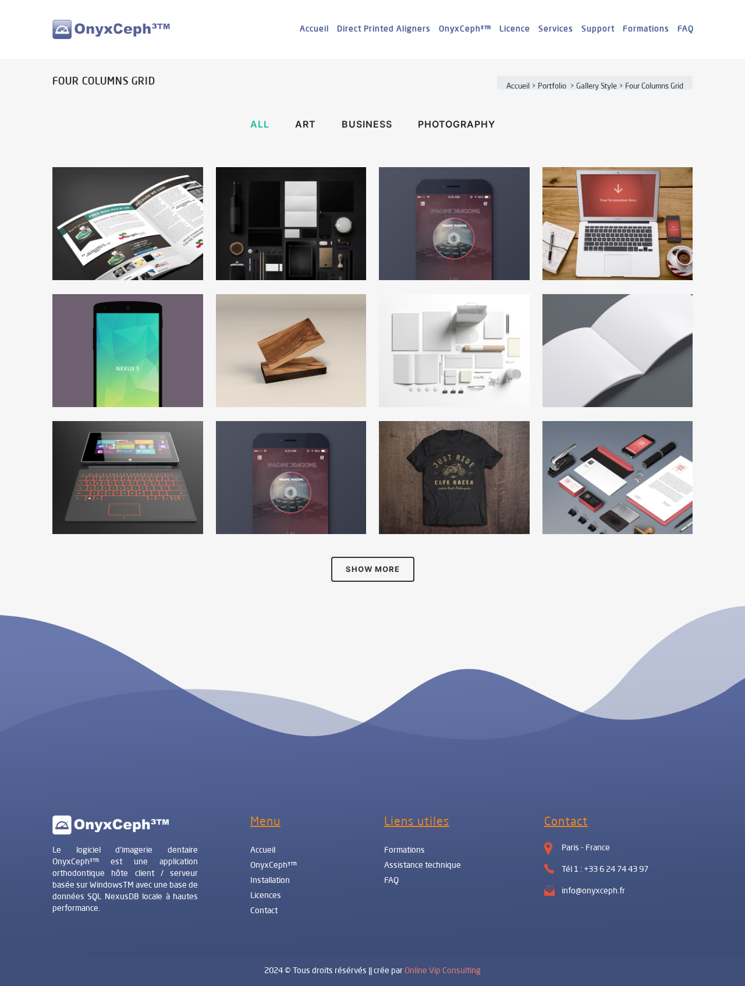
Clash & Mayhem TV (617, 439)
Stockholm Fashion (127, 185)
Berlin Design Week (291, 185)
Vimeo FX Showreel (617, 185)
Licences (265, 896)
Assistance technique (422, 865)
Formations (404, 850)
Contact (264, 911)
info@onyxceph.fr (593, 891)
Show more (373, 569)
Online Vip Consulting (443, 971)
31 (457, 259)
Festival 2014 (454, 312)
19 (130, 392)
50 (620, 512)
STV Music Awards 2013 (291, 439)
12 (620, 259)
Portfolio (552, 86)
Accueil (518, 86)
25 (620, 392)
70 (457, 512)
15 (457, 385)
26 (294, 385)
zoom (104, 236)
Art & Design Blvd (291, 312)
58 (294, 519)
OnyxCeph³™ (273, 865)
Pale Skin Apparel (454, 439)
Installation (270, 881)
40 (130, 519)
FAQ (391, 881)
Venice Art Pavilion (454, 185)
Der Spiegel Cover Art (127, 312)
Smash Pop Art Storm (617, 312)
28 (130, 259)
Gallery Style (596, 86)
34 (293, 259)
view (153, 236)
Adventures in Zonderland (127, 439)
